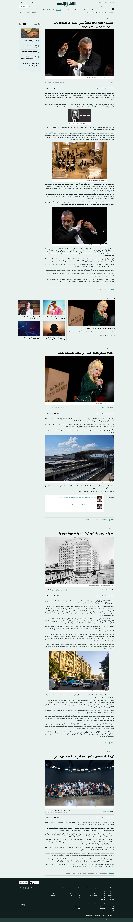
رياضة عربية (112, 908)
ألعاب (36, 9)
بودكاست (39, 9)
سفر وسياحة (53, 893)
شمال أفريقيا (110, 895)
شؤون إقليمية (111, 899)
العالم (88, 9)
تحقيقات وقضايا (102, 908)
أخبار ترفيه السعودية (93, 873)
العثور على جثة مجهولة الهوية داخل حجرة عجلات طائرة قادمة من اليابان (28, 58)
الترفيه (79, 873)
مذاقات (54, 891)
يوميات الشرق (110, 18)
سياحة (105, 743)
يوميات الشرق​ (58, 9)
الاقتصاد (81, 9)
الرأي (85, 9)
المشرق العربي (110, 897)
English (109, 2)
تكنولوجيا (64, 9)
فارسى (100, 2)
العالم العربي (112, 891)
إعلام (79, 897)
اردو (102, 2)
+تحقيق (104, 910)
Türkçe (105, 2)
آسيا (104, 895)
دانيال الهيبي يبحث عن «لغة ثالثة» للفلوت (30, 338)
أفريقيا (104, 897)
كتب (79, 891)
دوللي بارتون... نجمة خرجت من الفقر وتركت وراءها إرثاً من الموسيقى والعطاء (78, 497)
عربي (113, 2)
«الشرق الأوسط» (105, 407)
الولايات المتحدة (102, 891)
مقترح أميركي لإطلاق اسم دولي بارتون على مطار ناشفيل (98, 329)
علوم (71, 893)
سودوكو (79, 908)
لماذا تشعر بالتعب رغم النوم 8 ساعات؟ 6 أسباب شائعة (30, 41)
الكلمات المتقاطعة (77, 906)
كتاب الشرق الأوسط (93, 895)
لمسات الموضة (53, 895)
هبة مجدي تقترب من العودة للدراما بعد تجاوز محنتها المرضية (29, 52)
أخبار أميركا (104, 519)
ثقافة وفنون (76, 9)
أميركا (87, 519)
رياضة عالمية (112, 910)
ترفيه (84, 873)
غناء (100, 289)
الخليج (111, 893)
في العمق (48, 9)
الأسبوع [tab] (21, 24)
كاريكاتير (95, 893)
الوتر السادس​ (78, 893)
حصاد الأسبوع (103, 906)
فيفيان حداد (107, 82)
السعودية (68, 873)
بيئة (71, 895)
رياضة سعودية (111, 906)
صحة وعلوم (70, 9)
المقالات (96, 891)
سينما (74, 873)
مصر (100, 743)
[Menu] (113, 9)
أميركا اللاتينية (103, 899)
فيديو (44, 9)
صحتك (71, 891)
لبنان (95, 289)
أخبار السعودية (103, 873)
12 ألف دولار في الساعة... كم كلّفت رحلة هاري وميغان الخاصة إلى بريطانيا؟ (29, 65)
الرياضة (53, 9)
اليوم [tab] (24, 24)
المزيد (32, 9)
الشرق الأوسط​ (93, 9)
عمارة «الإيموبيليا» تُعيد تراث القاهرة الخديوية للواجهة (86, 533)
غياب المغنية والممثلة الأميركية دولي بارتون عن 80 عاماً (83, 505)
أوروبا (104, 893)
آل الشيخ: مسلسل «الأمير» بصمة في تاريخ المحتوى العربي (84, 756)
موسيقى (105, 289)
